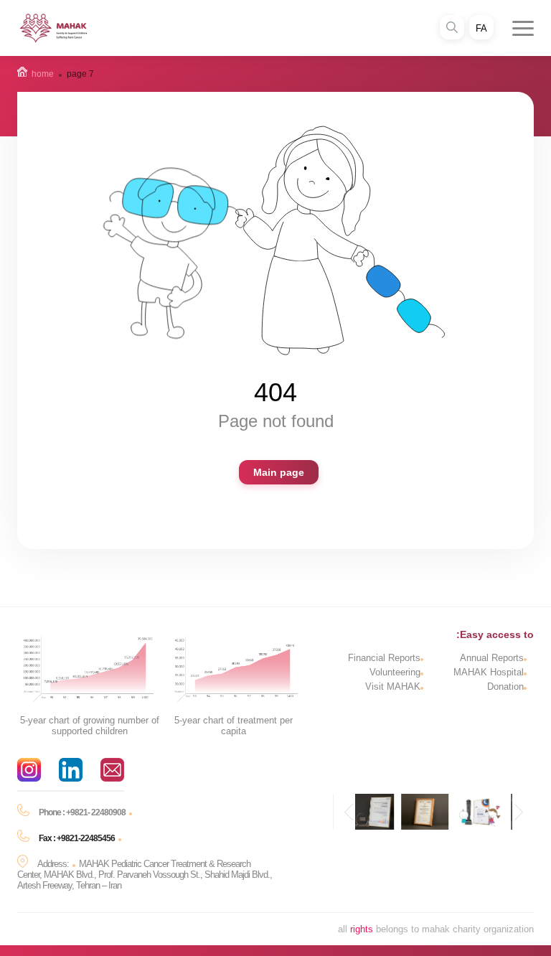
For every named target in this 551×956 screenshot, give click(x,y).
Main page (278, 472)
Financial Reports (384, 657)
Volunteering (394, 672)
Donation (505, 686)
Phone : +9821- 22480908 (82, 812)
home (43, 74)
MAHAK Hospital (488, 672)
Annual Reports (492, 657)
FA (481, 28)
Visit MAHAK (392, 686)
